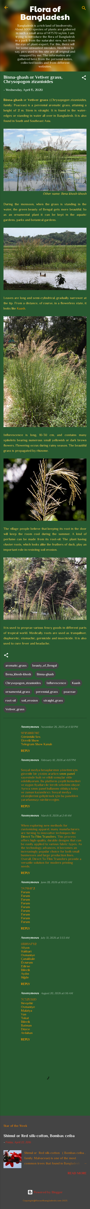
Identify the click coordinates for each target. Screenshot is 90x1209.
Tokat (25, 1018)
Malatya (26, 1010)
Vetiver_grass (14, 709)
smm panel (67, 773)
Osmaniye (28, 955)
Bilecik (25, 970)
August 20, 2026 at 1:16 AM (57, 993)
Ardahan (27, 1033)
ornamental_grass (17, 691)
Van (23, 1014)
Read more (77, 1173)
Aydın (25, 973)
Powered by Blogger (48, 1192)
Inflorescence (56, 683)
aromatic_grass (16, 665)
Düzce (25, 1029)
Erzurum (27, 962)
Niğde (25, 977)
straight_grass (53, 700)
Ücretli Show (30, 740)
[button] (84, 78)
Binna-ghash (45, 674)
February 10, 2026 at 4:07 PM (58, 760)
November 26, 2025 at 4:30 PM (59, 726)
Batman (26, 1025)
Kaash (21, 308)
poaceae (70, 691)
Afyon (25, 947)
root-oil (10, 700)
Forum (25, 892)
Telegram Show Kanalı (36, 744)
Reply (25, 750)
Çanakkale (28, 959)
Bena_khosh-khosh (18, 674)
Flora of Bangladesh (45, 12)
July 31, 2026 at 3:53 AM (55, 937)
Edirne (25, 966)
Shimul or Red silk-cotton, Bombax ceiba (38, 1136)
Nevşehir (27, 1003)
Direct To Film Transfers (38, 836)
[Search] (84, 9)
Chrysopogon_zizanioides (23, 683)
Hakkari (26, 951)
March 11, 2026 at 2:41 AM (56, 815)
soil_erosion (29, 700)
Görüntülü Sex (30, 736)
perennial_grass (47, 691)
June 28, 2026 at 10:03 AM (56, 882)
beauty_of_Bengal (44, 665)
